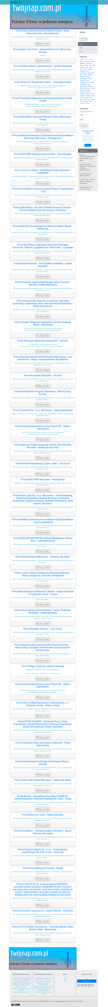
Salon (87, 67)
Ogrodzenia (89, 63)
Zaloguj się (84, 125)
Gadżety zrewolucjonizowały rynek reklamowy (22, 989)
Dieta (81, 101)
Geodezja (92, 99)
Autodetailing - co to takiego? (21, 992)
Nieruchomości (83, 86)
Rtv (81, 97)
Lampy (85, 69)
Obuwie (82, 61)
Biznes (88, 90)
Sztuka (87, 93)
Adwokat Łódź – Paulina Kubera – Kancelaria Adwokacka (87, 181)
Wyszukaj (83, 38)
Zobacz (88, 145)
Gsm (85, 90)
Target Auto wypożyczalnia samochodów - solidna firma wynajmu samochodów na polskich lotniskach (21, 983)
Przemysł (93, 88)
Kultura (93, 61)
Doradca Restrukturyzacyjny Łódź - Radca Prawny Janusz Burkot (88, 157)
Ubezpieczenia (83, 78)
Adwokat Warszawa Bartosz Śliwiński (86, 174)
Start (91, 2)
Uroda (93, 95)
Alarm (81, 69)
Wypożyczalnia (90, 73)
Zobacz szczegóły (43, 43)
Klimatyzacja (88, 61)
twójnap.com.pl (16, 2)
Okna (88, 84)
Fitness (87, 103)
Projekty (90, 78)
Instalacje (82, 67)
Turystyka (82, 103)
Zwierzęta (82, 80)
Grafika (85, 74)
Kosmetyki (82, 91)
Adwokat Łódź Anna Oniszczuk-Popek (86, 188)
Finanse (90, 86)
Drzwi (91, 97)
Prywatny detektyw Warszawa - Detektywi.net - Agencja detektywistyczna (87, 167)
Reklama (88, 88)
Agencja (90, 69)
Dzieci (87, 80)
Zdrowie (91, 59)
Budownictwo (83, 73)
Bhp (90, 65)
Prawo (86, 59)
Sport (90, 101)
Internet (82, 65)
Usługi (93, 65)
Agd (88, 71)
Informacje (86, 99)
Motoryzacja (86, 97)
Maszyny (90, 74)
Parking (92, 93)
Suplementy (83, 71)
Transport (82, 95)
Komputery (88, 95)
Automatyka (91, 82)
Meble (81, 90)
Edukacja (82, 76)
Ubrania (82, 59)
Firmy (81, 52)
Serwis (81, 99)
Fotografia (82, 93)
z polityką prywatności (73, 1001)
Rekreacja (86, 101)
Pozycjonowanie (84, 82)
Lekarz (91, 67)
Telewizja (87, 76)
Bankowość (82, 63)
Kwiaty (86, 65)
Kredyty (88, 91)
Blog (95, 2)
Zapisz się (86, 981)
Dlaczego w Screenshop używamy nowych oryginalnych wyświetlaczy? (21, 979)
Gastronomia (83, 84)
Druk (81, 74)
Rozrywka (82, 88)
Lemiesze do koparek (21, 986)
